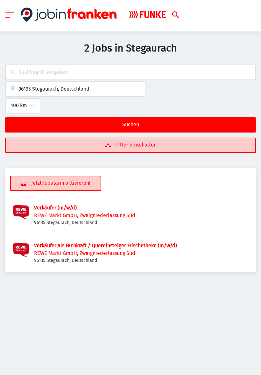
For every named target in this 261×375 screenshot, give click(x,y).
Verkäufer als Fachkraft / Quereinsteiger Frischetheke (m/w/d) (105, 245)
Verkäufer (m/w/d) (55, 208)
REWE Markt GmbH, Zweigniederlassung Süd (84, 215)
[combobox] (130, 72)
